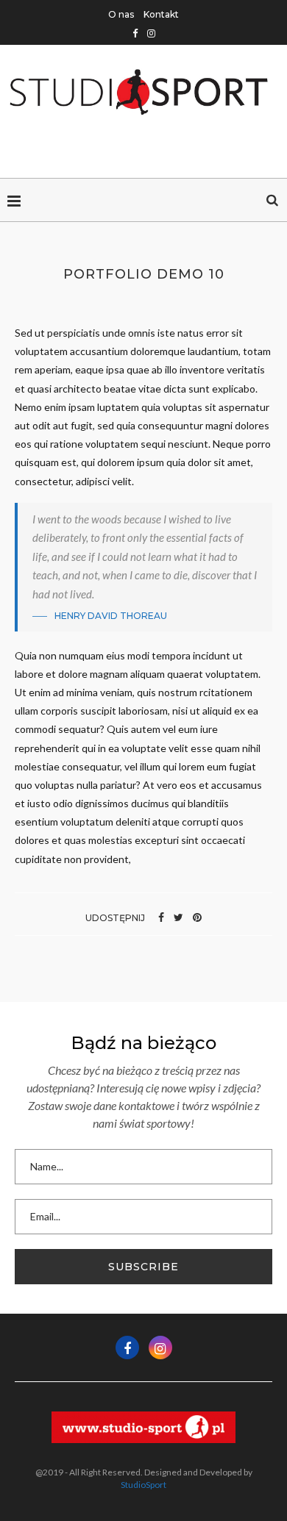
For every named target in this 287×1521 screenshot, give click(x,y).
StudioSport (143, 1484)
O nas (121, 14)
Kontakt (161, 14)
